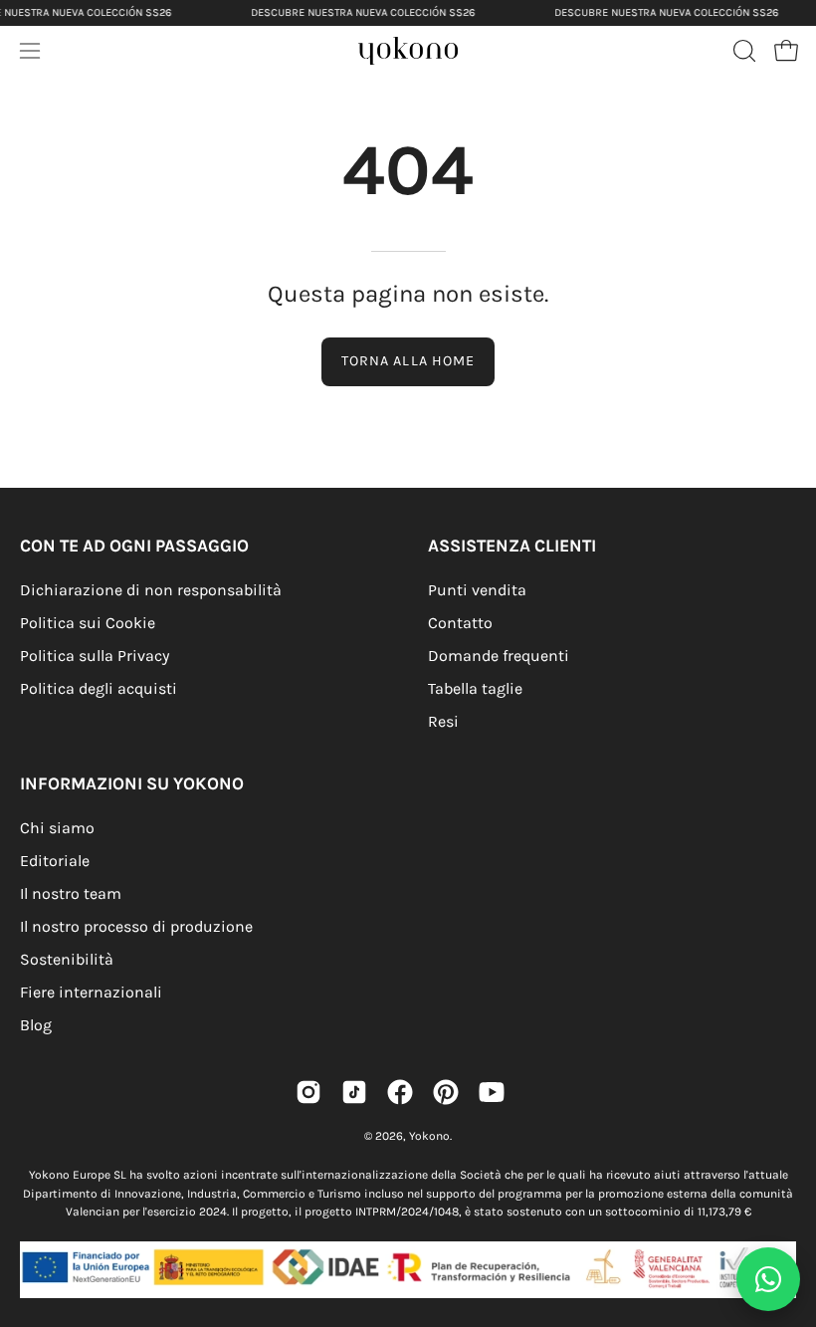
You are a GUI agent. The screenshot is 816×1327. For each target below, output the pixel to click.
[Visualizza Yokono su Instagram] (308, 1092)
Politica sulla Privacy (94, 655)
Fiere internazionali (91, 992)
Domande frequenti (498, 655)
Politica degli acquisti (98, 688)
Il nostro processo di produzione (136, 926)
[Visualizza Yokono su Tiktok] (354, 1092)
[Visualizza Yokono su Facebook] (400, 1092)
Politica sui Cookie (87, 622)
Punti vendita (477, 589)
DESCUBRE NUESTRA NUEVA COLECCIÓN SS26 (363, 12)
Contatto (460, 622)
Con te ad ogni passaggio (134, 545)
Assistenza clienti (512, 545)
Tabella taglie (475, 688)
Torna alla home (408, 360)
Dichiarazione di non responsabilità (151, 589)
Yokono (429, 1136)
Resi (443, 721)
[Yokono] (428, 56)
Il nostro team (70, 893)
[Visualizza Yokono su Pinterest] (446, 1092)
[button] (742, 51)
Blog (36, 1024)
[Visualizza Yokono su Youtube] (492, 1092)
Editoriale (55, 860)
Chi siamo (57, 827)
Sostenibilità (66, 959)
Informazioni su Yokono (132, 783)
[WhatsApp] (768, 1279)
